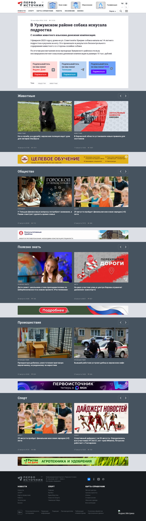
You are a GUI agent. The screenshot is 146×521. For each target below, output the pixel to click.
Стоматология (90, 498)
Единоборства (53, 495)
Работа (20, 498)
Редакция (55, 511)
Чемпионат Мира (54, 500)
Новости (22, 486)
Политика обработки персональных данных (96, 512)
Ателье (87, 495)
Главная (51, 490)
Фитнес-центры (90, 490)
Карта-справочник (24, 495)
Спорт (22, 398)
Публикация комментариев (80, 512)
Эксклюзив (22, 500)
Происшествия (29, 322)
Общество (42, 83)
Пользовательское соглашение (32, 512)
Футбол (50, 493)
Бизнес (20, 503)
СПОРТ (20, 493)
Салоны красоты (91, 493)
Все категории (90, 503)
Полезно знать (29, 247)
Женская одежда (91, 500)
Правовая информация (45, 512)
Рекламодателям (67, 511)
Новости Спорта (54, 498)
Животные (54, 83)
